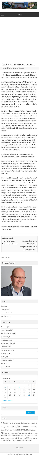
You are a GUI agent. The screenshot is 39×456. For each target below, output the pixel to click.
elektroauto (22, 430)
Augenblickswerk (6, 330)
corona (27, 226)
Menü (19, 14)
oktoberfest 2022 (7, 229)
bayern (29, 423)
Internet (36, 433)
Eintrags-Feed (5, 309)
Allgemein (4, 326)
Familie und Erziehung (7, 333)
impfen (31, 433)
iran (2, 435)
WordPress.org (5, 316)
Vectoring (11, 440)
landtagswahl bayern (25, 435)
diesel (3, 430)
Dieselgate (9, 430)
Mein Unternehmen (6, 350)
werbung (19, 440)
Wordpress (29, 454)
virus (16, 440)
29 (29, 395)
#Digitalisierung (8, 423)
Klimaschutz (8, 435)
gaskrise (7, 433)
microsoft (8, 438)
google (17, 433)
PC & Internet (5, 353)
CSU (27, 427)
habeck (27, 433)
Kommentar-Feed (6, 313)
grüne (22, 433)
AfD (20, 423)
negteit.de (19, 447)
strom (31, 438)
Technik (3, 363)
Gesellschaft (12, 226)
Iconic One (9, 454)
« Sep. (5, 400)
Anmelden (4, 306)
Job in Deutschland (6, 343)
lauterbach (34, 226)
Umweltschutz (4, 440)
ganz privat (4, 336)
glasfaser (12, 433)
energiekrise (32, 430)
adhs (17, 423)
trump (35, 438)
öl (31, 440)
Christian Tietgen (10, 68)
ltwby (2, 438)
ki (4, 435)
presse (21, 438)
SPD (27, 438)
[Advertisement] (19, 39)
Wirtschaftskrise (26, 440)
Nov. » (10, 400)
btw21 (33, 423)
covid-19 (23, 427)
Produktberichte (6, 360)
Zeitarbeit (5, 346)
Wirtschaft (4, 366)
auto (26, 423)
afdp (23, 423)
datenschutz (33, 427)
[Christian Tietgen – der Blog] (19, 8)
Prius (24, 438)
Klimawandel (16, 435)
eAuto (15, 430)
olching (15, 438)
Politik (3, 356)
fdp (3, 433)
